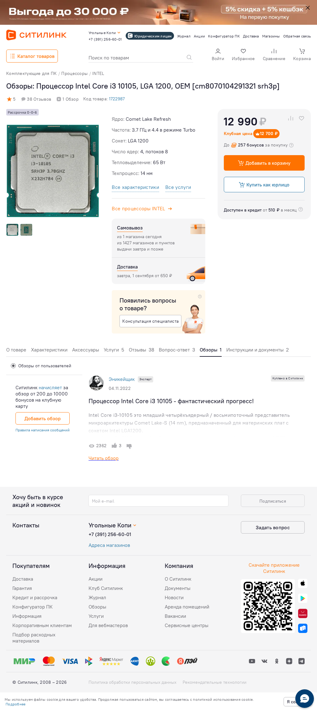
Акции (95, 579)
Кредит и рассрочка (34, 597)
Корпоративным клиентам (42, 625)
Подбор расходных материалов (33, 637)
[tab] (16, 351)
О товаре (16, 350)
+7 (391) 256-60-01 (110, 534)
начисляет (50, 387)
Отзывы (141, 350)
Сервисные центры (186, 625)
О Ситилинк (178, 579)
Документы (177, 588)
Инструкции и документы (257, 350)
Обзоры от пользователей (44, 366)
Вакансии (175, 616)
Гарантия (22, 588)
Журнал (97, 597)
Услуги (114, 350)
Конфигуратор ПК (32, 607)
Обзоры (97, 607)
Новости (174, 597)
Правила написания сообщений (42, 430)
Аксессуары (85, 350)
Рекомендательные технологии (214, 682)
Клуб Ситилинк (106, 588)
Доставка (22, 579)
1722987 (117, 99)
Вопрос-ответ (177, 350)
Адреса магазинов (109, 545)
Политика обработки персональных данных (132, 682)
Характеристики (49, 350)
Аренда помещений (187, 607)
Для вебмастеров (108, 625)
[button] (218, 55)
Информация (26, 616)
